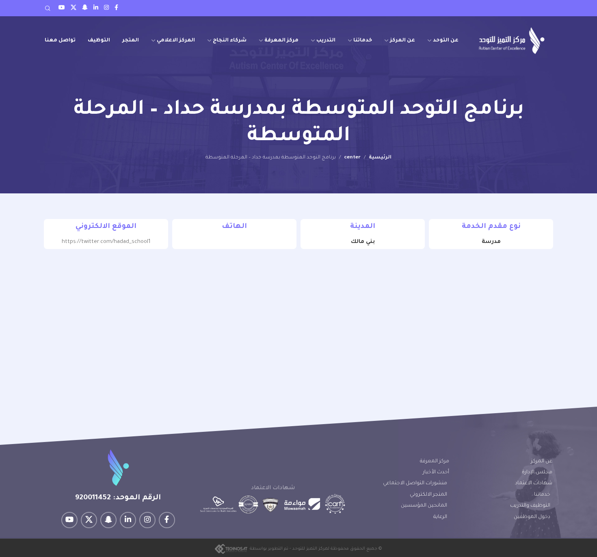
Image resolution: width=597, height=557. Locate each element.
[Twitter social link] (73, 8)
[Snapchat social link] (85, 8)
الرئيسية (380, 157)
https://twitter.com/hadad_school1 (106, 242)
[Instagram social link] (106, 8)
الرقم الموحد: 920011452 (118, 498)
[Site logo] (511, 40)
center (352, 157)
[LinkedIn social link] (96, 8)
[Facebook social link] (116, 8)
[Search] (47, 8)
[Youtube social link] (62, 8)
